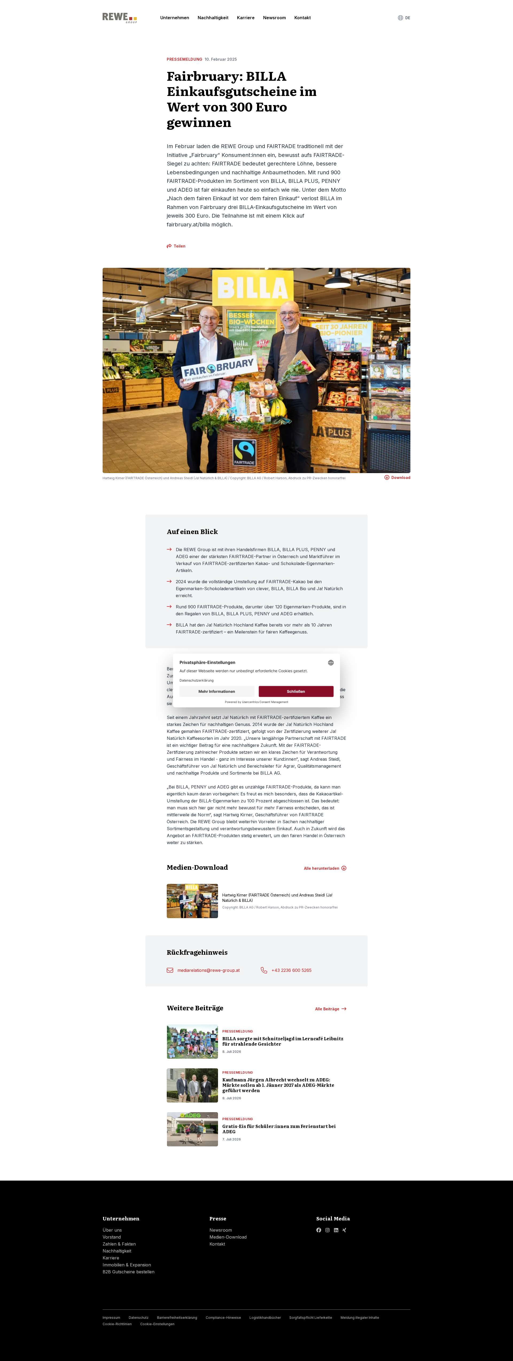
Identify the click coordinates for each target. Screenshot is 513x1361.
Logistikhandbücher (265, 1318)
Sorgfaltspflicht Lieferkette (310, 1318)
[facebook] (318, 1230)
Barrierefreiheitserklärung (177, 1318)
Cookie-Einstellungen (157, 1324)
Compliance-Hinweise (223, 1318)
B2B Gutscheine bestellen (128, 1271)
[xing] (344, 1230)
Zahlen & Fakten (119, 1244)
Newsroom (274, 17)
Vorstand (112, 1237)
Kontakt (302, 17)
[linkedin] (336, 1230)
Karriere (246, 17)
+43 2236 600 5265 (291, 970)
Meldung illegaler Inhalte (360, 1318)
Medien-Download (228, 1237)
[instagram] (327, 1230)
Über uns (112, 1230)
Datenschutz (139, 1318)
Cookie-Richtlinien (117, 1324)
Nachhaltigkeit (213, 17)
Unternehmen (174, 17)
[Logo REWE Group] (119, 18)
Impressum (111, 1318)
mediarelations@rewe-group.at (208, 970)
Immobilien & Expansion (127, 1264)
